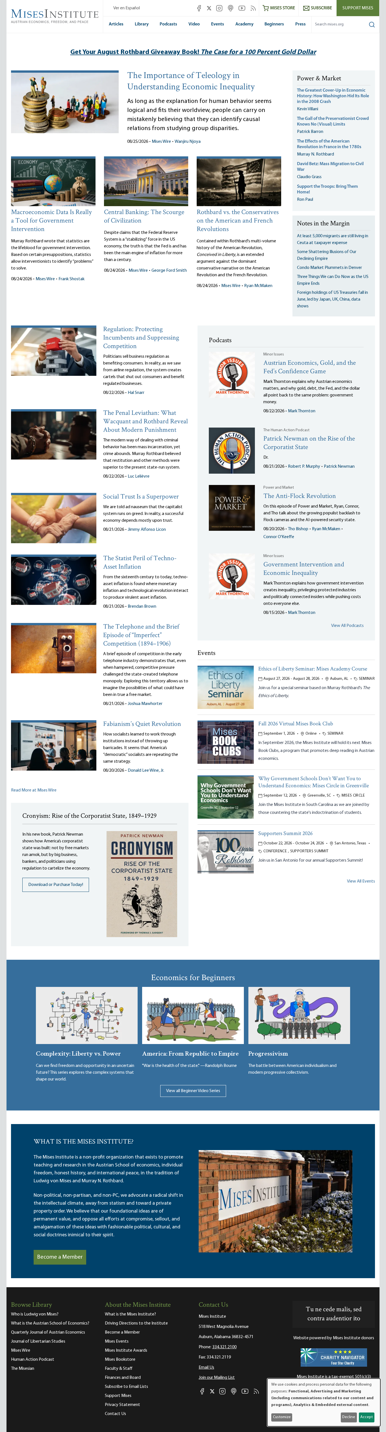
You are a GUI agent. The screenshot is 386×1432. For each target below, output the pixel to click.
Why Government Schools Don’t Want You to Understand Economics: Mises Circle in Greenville (313, 782)
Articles (116, 24)
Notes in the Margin (323, 224)
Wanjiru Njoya (188, 141)
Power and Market (278, 488)
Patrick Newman (339, 466)
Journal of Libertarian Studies (38, 1341)
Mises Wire (161, 141)
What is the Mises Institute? (130, 1314)
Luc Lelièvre (138, 476)
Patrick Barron (310, 132)
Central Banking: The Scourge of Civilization (144, 217)
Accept (366, 1417)
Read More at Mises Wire (34, 790)
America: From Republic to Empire (190, 1053)
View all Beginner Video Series (193, 1091)
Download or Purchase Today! (55, 885)
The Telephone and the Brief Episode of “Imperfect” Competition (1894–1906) (141, 635)
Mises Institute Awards (126, 1350)
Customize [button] (282, 1417)
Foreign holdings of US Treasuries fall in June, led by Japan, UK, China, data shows (332, 299)
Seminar (367, 679)
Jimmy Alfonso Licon (147, 529)
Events (217, 24)
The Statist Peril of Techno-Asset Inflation (140, 563)
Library (142, 24)
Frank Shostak (71, 279)
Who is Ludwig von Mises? (34, 1314)
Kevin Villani (307, 109)
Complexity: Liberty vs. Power (78, 1053)
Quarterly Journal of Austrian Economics (48, 1332)
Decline (348, 1417)
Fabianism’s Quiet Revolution (142, 724)
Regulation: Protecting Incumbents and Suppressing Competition (141, 338)
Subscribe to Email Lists (126, 1386)
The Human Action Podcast (286, 430)
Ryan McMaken (258, 286)
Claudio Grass (309, 177)
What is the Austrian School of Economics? (50, 1323)
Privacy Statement (122, 1405)
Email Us (206, 1367)
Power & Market (319, 79)
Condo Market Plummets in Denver (329, 268)
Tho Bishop (298, 529)
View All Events (361, 881)
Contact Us (115, 1414)
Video (194, 24)
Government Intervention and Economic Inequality (303, 569)
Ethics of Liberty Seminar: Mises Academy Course (312, 669)
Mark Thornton (301, 411)
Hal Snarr (136, 393)
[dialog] (323, 1402)
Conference (275, 851)
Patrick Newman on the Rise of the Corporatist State (309, 443)
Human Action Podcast (32, 1359)
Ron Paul (305, 199)
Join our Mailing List (217, 1377)
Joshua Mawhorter (145, 704)
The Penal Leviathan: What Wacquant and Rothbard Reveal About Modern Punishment (145, 421)
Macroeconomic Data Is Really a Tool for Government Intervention (51, 221)
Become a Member (60, 1257)
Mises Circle (353, 795)
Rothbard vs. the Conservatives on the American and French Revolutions (238, 221)
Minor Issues (273, 354)
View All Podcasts (347, 626)
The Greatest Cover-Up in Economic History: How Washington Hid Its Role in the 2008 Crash (333, 96)
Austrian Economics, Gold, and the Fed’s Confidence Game (309, 367)
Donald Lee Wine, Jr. (146, 770)
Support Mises (357, 8)
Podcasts (168, 24)
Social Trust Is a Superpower (141, 497)
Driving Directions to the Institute (136, 1323)
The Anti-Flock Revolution (299, 496)
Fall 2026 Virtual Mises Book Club (295, 724)
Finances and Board (123, 1377)
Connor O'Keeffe (278, 537)
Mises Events (117, 1341)
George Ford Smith (169, 270)
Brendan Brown (142, 606)
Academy (244, 24)
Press (300, 24)
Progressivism (268, 1053)
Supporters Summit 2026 (285, 834)
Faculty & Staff (119, 1368)
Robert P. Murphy (304, 466)
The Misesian (22, 1368)
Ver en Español (126, 8)
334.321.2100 (224, 1347)
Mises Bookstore (120, 1359)
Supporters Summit (309, 851)
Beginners (274, 24)
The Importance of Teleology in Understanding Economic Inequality (191, 82)
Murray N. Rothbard (315, 154)
